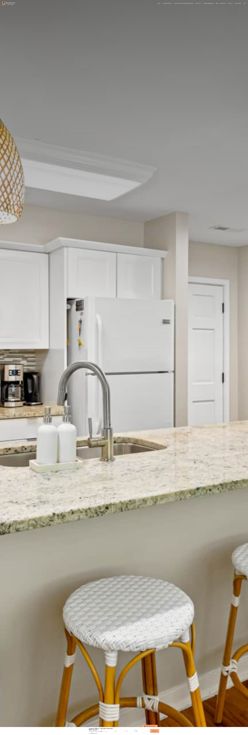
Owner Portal (238, 3)
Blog (217, 3)
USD (244, 3)
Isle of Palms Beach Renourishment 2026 (183, 3)
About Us (198, 3)
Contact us (230, 3)
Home (159, 3)
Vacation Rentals (167, 3)
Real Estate (222, 3)
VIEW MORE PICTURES (150, 726)
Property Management (208, 3)
